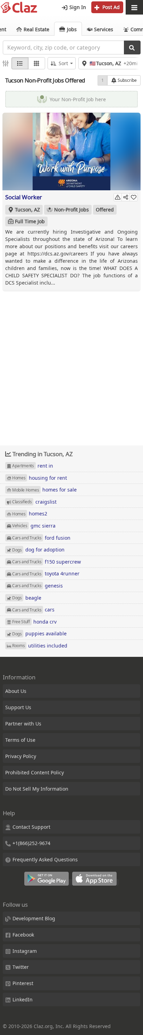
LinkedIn (22, 999)
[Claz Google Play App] (48, 882)
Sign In (77, 7)
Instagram (24, 951)
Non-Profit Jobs (71, 209)
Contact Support (31, 827)
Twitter (20, 967)
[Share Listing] (125, 197)
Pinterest (22, 983)
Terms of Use (20, 740)
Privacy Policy (20, 756)
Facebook (23, 934)
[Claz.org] (19, 7)
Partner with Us (23, 723)
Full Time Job (30, 221)
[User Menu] (134, 7)
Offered (105, 209)
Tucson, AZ (27, 209)
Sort (63, 63)
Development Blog (33, 918)
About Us (15, 691)
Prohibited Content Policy (34, 772)
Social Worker (23, 197)
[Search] (132, 47)
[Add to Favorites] (133, 197)
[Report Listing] (117, 197)
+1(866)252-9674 (31, 843)
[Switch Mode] (36, 63)
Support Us (18, 707)
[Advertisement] (71, 363)
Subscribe (127, 80)
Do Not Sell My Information (36, 788)
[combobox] (63, 47)
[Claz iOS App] (95, 882)
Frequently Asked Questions (45, 859)
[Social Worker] (71, 151)
